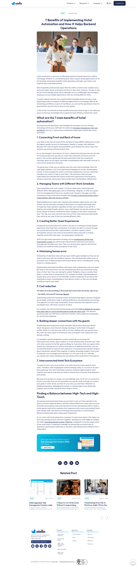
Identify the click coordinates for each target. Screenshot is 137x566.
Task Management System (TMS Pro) (58, 422)
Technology (91, 537)
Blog (74, 537)
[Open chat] (133, 562)
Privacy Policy (54, 561)
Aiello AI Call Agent (61, 539)
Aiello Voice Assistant (61, 535)
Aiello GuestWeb (62, 549)
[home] (16, 3)
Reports (75, 540)
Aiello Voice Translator (61, 553)
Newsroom (90, 544)
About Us (90, 534)
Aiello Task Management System (61, 545)
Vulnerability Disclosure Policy (67, 561)
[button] (71, 3)
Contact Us (120, 3)
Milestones (90, 540)
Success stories (77, 534)
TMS (62, 13)
